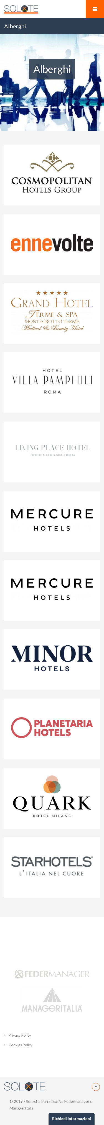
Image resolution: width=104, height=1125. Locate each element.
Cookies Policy (20, 1045)
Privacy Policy (20, 1035)
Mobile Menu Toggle (95, 9)
